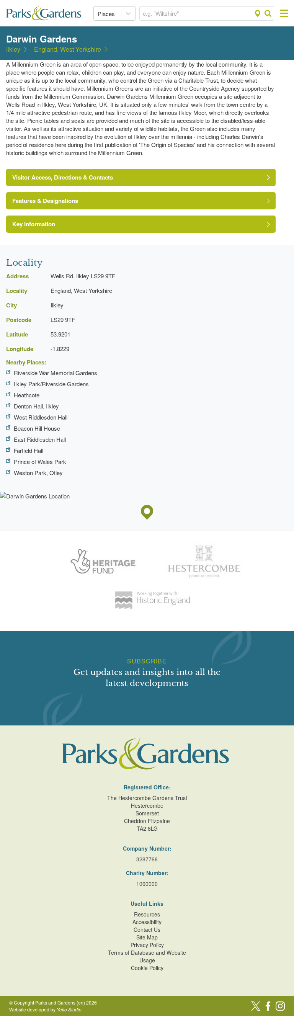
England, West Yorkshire (67, 49)
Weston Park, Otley (38, 473)
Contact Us (147, 929)
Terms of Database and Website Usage (147, 956)
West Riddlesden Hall (40, 417)
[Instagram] (280, 1006)
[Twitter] (255, 1006)
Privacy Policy (147, 945)
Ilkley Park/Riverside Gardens (51, 384)
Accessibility (147, 922)
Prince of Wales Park (40, 461)
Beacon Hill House (37, 428)
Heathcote (26, 395)
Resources (147, 914)
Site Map (147, 937)
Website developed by (45, 1009)
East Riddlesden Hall (40, 439)
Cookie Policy (147, 968)
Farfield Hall (28, 450)
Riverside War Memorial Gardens (55, 373)
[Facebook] (268, 1006)
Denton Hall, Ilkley (36, 406)
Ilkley (13, 49)
